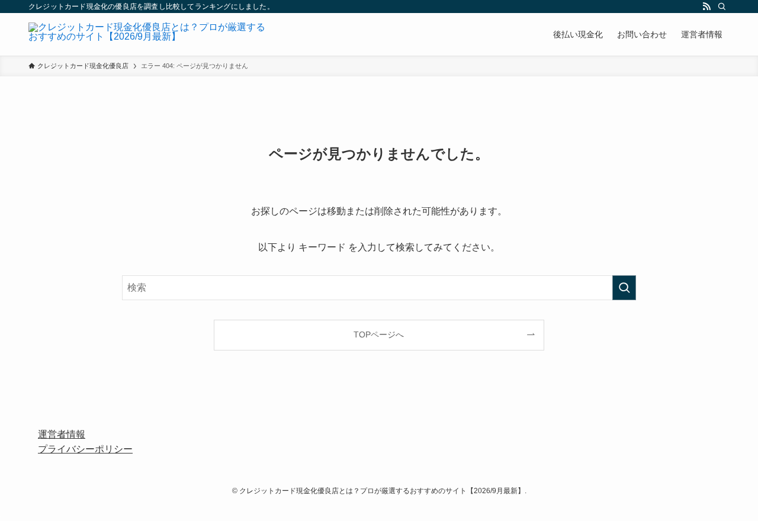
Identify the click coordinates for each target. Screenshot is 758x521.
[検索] (722, 6)
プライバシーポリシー (85, 449)
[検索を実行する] (624, 287)
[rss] (706, 6)
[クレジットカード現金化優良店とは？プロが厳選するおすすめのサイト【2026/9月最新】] (146, 34)
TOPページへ (379, 334)
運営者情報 (61, 434)
